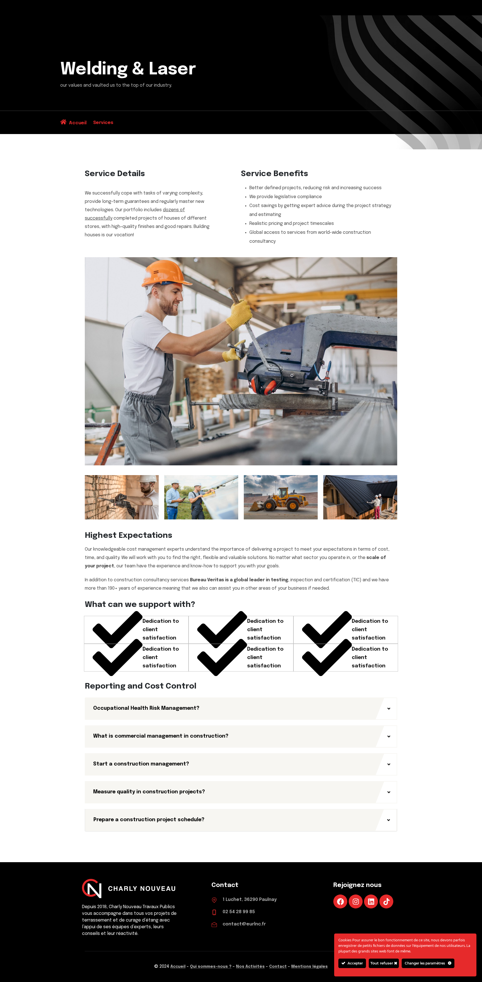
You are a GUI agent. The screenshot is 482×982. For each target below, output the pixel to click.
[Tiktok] (386, 901)
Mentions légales (309, 967)
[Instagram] (356, 901)
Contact (278, 967)
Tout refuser (382, 963)
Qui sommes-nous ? (211, 967)
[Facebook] (340, 901)
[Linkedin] (371, 901)
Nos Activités (250, 967)
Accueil (177, 967)
